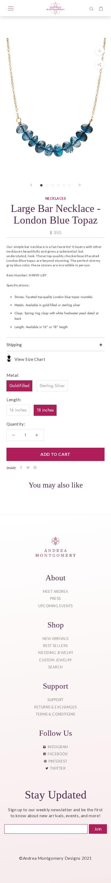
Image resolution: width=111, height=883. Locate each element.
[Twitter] (28, 467)
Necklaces (55, 199)
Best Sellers (55, 645)
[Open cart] (101, 8)
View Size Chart (30, 359)
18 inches (45, 410)
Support (55, 700)
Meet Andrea (55, 591)
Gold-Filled (19, 385)
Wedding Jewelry (55, 652)
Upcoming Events (55, 606)
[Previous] (31, 185)
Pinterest (57, 761)
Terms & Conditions (55, 714)
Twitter (56, 768)
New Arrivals (55, 638)
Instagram (57, 747)
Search (55, 667)
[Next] (80, 185)
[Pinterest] (35, 467)
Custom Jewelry (55, 660)
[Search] (91, 8)
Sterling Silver (52, 385)
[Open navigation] (10, 8)
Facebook (57, 754)
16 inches (17, 410)
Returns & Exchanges (55, 707)
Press (55, 598)
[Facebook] (21, 467)
